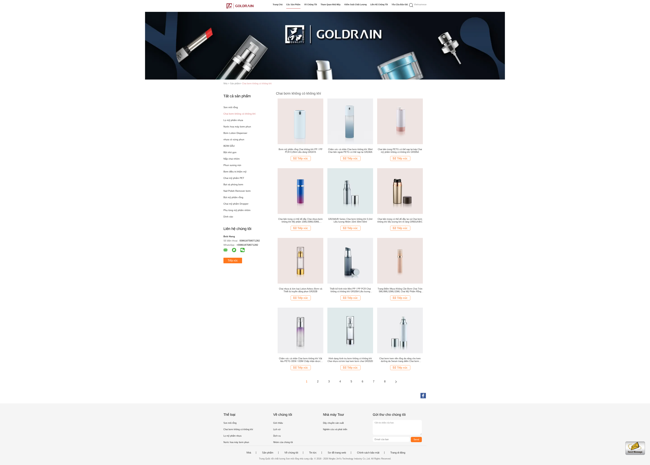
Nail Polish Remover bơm (237, 191)
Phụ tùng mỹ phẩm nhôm (237, 210)
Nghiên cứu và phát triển (335, 429)
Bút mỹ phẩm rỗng (233, 197)
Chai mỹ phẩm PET (233, 178)
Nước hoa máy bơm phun (237, 126)
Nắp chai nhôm (231, 158)
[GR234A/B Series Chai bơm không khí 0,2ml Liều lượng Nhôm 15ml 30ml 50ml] (350, 191)
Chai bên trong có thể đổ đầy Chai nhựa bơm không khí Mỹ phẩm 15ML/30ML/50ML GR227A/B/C (300, 220)
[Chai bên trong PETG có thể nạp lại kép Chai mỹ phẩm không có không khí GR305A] (400, 121)
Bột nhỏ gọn (229, 152)
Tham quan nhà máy (331, 4)
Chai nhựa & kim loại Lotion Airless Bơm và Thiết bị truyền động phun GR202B (300, 290)
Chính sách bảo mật (368, 452)
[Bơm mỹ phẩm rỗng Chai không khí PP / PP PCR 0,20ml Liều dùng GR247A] (300, 121)
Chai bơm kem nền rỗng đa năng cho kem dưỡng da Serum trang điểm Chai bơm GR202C (400, 360)
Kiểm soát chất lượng (355, 4)
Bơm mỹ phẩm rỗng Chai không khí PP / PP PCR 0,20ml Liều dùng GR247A (300, 150)
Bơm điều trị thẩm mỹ (234, 171)
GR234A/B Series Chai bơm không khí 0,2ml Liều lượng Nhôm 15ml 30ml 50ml (350, 220)
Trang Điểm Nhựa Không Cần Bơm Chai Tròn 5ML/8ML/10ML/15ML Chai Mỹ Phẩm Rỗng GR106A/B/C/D (400, 290)
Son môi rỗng (230, 107)
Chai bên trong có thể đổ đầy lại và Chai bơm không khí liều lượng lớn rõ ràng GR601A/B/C (399, 220)
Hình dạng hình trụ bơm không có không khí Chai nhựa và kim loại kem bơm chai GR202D (350, 359)
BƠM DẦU (229, 146)
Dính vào (228, 216)
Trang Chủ (278, 4)
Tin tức (313, 452)
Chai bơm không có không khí (257, 83)
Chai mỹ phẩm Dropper (235, 203)
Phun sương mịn (232, 165)
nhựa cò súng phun (233, 139)
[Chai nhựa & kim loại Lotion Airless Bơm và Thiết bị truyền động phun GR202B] (300, 260)
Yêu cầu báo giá (400, 4)
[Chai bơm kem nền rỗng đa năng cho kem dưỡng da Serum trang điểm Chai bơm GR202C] (400, 330)
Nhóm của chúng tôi (283, 442)
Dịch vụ (277, 436)
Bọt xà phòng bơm (233, 184)
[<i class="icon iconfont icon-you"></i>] (395, 381)
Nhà (248, 452)
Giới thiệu (278, 423)
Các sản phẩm (293, 4)
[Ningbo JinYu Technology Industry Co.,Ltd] (239, 5)
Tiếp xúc (233, 260)
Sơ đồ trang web (337, 452)
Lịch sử (277, 429)
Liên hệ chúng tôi (379, 4)
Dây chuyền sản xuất (333, 423)
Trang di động (397, 452)
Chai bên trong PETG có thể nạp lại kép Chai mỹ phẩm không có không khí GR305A (400, 150)
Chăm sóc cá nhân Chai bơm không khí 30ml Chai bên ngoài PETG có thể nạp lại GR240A (350, 150)
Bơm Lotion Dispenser (235, 133)
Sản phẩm (267, 452)
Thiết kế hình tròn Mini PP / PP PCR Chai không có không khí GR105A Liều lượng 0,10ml (350, 290)
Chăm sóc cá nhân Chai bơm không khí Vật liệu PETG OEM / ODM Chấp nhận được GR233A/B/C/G (300, 360)
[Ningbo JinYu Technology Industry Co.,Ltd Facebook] (423, 395)
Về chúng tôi (310, 4)
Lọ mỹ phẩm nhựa (233, 120)
